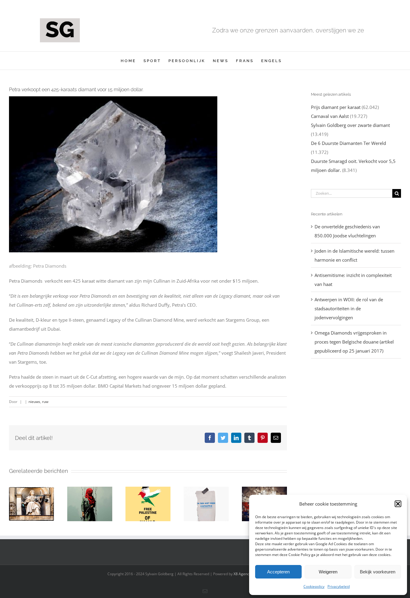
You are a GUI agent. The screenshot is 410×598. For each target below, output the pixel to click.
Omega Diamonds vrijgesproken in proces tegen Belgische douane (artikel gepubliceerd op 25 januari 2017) (354, 342)
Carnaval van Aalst (330, 116)
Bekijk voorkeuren (377, 571)
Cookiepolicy (313, 586)
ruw (45, 401)
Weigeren (328, 571)
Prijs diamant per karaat (335, 107)
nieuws (34, 401)
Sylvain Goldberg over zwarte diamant (350, 125)
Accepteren (278, 571)
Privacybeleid (338, 586)
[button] (398, 504)
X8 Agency (242, 573)
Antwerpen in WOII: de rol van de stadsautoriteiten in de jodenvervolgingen (349, 308)
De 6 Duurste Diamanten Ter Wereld (348, 143)
